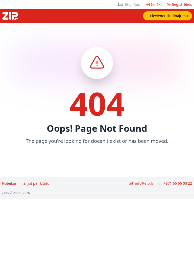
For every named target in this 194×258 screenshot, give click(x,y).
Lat (120, 4)
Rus (137, 4)
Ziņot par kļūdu (36, 183)
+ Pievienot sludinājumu (167, 15)
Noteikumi (10, 183)
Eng (128, 4)
